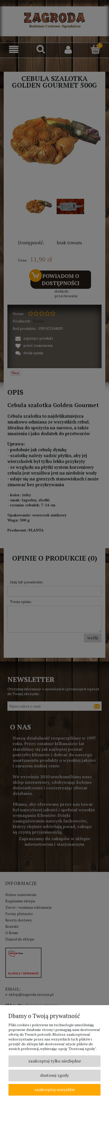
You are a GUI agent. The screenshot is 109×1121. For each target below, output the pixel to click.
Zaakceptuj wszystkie (54, 1089)
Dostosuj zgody (54, 1075)
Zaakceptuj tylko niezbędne (54, 1061)
